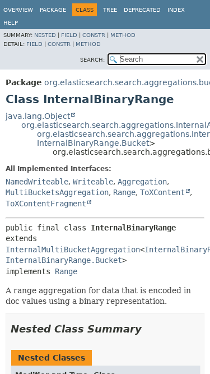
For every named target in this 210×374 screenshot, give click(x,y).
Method (123, 35)
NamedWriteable (37, 181)
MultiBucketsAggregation (57, 192)
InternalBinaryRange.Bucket (93, 142)
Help (10, 23)
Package (53, 10)
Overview (18, 10)
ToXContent (162, 192)
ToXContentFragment (46, 203)
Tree (110, 10)
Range (124, 192)
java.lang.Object (38, 116)
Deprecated (142, 10)
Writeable (93, 181)
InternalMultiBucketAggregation (73, 249)
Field (69, 35)
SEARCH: (92, 60)
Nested (45, 35)
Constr (93, 35)
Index (176, 10)
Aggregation (142, 181)
